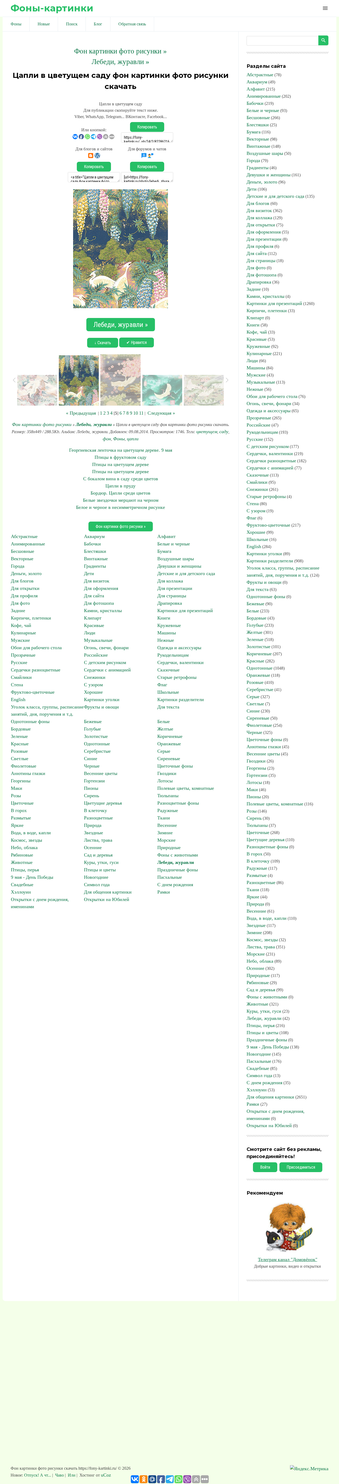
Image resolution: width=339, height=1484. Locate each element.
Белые (163, 721)
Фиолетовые (23, 766)
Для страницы (171, 595)
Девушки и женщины (179, 566)
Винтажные (96, 558)
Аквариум (94, 536)
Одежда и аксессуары (179, 647)
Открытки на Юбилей (106, 899)
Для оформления (101, 588)
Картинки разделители (180, 699)
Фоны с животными (177, 855)
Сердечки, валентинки (180, 662)
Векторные (22, 558)
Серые (163, 751)
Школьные (168, 692)
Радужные (167, 810)
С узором (93, 684)
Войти (265, 1167)
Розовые (19, 751)
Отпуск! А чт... (38, 1475)
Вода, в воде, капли (31, 832)
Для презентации (174, 588)
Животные (22, 862)
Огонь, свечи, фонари (106, 647)
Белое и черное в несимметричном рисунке (120, 507)
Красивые (94, 625)
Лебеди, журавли (94, 424)
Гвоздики (166, 773)
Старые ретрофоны (177, 677)
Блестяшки (95, 551)
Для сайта (94, 595)
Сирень (91, 795)
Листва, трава (98, 840)
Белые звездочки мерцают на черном (120, 500)
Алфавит (166, 536)
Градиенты (95, 566)
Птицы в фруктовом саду (120, 457)
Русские (19, 662)
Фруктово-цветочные (33, 692)
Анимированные (28, 543)
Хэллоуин (21, 892)
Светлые (19, 758)
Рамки (163, 892)
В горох (19, 810)
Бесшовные (22, 551)
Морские (166, 840)
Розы (16, 795)
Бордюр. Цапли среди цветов (120, 493)
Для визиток (96, 581)
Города (17, 566)
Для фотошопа (99, 603)
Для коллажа (170, 581)
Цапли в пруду (120, 485)
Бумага (164, 551)
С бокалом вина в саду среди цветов (120, 478)
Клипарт (92, 618)
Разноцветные (98, 818)
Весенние (167, 825)
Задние (18, 610)
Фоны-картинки (52, 8)
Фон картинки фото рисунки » (120, 51)
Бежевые (93, 721)
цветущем (206, 431)
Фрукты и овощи (101, 707)
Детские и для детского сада (186, 573)
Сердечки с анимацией (107, 669)
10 (135, 413)
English (18, 699)
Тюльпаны (168, 795)
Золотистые (96, 736)
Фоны (119, 438)
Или (72, 1475)
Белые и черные (173, 543)
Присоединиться (301, 1167)
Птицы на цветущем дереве (120, 464)
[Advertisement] (169, 1385)
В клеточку (95, 810)
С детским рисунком (105, 662)
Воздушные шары (175, 558)
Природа (92, 825)
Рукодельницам (173, 655)
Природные (169, 847)
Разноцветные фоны (178, 803)
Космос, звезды (26, 840)
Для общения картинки (108, 892)
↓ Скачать (102, 342)
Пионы (91, 788)
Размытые (21, 818)
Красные (20, 743)
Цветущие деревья (103, 803)
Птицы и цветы (100, 869)
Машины (166, 632)
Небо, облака (24, 847)
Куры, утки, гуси (101, 862)
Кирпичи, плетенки (31, 618)
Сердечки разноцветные (35, 669)
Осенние (93, 847)
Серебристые (97, 751)
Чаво (59, 1475)
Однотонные (97, 743)
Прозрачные (23, 655)
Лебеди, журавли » (120, 62)
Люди (89, 632)
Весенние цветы (100, 773)
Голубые (92, 729)
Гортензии (94, 780)
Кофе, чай (21, 625)
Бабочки (92, 543)
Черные (92, 766)
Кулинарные (23, 632)
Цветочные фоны (175, 766)
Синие (90, 758)
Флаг (162, 684)
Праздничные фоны (177, 869)
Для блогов (22, 581)
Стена (17, 684)
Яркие (17, 825)
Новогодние (96, 877)
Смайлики (21, 677)
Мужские (20, 640)
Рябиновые (22, 855)
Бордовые (21, 729)
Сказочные (168, 669)
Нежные (165, 640)
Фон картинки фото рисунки (42, 424)
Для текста (168, 707)
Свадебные (22, 884)
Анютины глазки (28, 773)
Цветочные (22, 803)
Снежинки (94, 677)
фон (107, 438)
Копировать (147, 126)
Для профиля (24, 595)
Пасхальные (169, 877)
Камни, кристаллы (103, 610)
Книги (163, 618)
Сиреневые (168, 758)
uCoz (106, 1475)
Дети (89, 573)
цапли (133, 438)
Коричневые (169, 736)
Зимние (165, 832)
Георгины (20, 780)
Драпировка (169, 603)
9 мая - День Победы (32, 877)
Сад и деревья (98, 855)
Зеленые (19, 736)
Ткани (163, 818)
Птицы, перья (25, 869)
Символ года (97, 884)
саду (223, 431)
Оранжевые (169, 743)
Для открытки (25, 588)
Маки (16, 788)
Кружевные (169, 625)
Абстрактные (24, 536)
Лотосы (165, 780)
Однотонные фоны (30, 721)
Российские (96, 655)
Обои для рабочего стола (36, 647)
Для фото (20, 603)
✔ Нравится (136, 342)
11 (141, 413)
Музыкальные (98, 640)
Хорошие (93, 692)
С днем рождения (175, 884)
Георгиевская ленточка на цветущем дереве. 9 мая (120, 450)
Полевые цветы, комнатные (185, 788)
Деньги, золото (26, 573)
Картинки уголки (101, 699)
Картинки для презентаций (185, 610)
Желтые (165, 729)
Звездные (93, 832)
